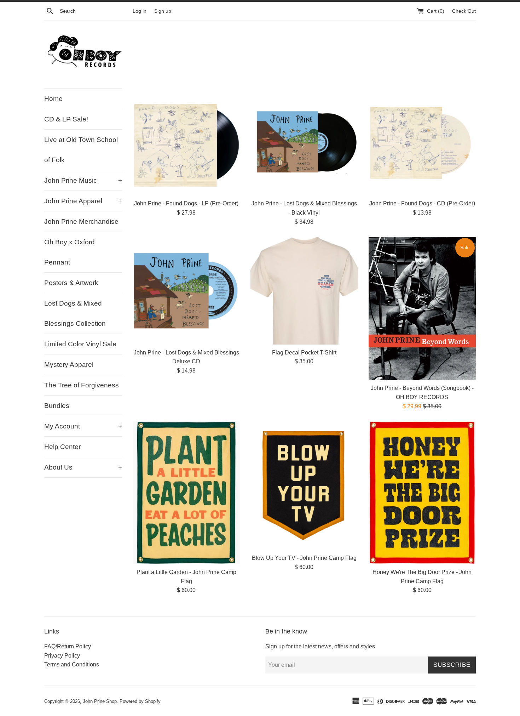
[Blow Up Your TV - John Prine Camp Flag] (304, 485)
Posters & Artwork (71, 282)
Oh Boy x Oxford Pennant (69, 252)
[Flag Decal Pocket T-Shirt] (304, 290)
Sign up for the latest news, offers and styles (320, 646)
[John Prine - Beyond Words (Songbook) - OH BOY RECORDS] (422, 308)
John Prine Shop (100, 701)
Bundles (56, 405)
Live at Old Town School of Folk (81, 150)
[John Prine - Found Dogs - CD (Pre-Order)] (422, 141)
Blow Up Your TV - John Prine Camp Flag (304, 558)
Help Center (62, 446)
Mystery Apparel (68, 364)
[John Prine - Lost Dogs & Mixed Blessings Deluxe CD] (186, 290)
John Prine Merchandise (81, 221)
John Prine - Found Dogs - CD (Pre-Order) (422, 203)
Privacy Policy (62, 656)
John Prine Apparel (83, 201)
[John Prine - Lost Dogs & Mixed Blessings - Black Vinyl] (304, 141)
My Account (83, 426)
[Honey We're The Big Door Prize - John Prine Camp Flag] (422, 492)
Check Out (464, 11)
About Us (83, 467)
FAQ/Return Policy (67, 646)
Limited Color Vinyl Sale (80, 344)
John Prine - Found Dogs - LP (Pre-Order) (186, 203)
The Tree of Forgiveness (81, 385)
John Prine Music (83, 180)
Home (53, 98)
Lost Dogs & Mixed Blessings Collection (75, 313)
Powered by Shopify (140, 701)
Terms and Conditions (71, 664)
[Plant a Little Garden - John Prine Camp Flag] (186, 492)
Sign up (162, 11)
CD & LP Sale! (66, 119)
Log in (139, 11)
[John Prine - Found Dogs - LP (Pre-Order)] (186, 141)
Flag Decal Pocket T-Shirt (304, 353)
